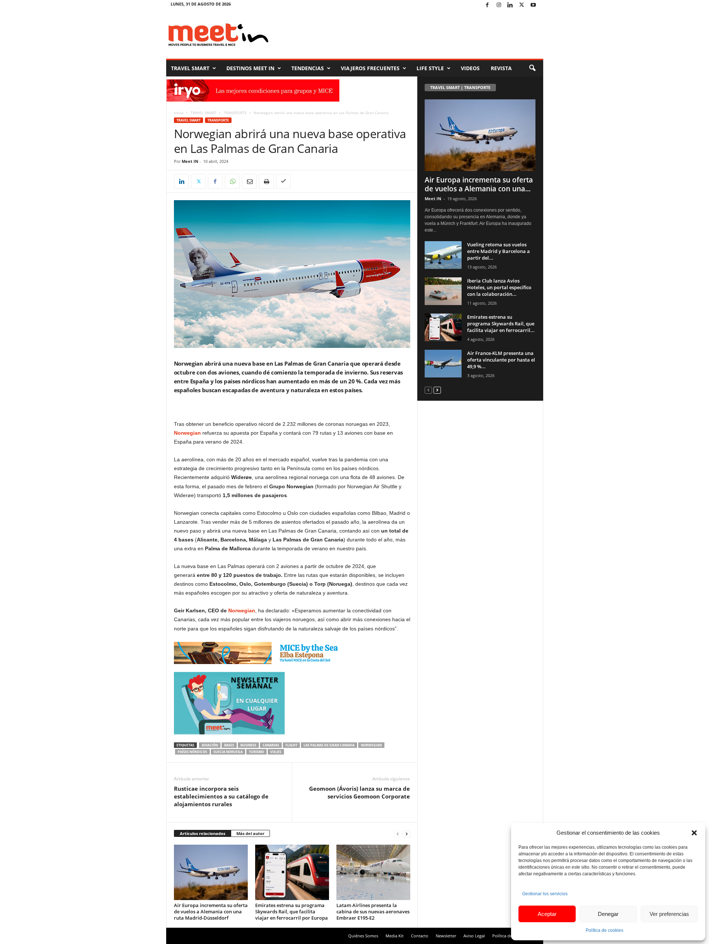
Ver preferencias (669, 914)
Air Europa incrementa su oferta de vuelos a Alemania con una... (479, 184)
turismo (256, 751)
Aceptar (547, 914)
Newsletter (446, 935)
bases (229, 745)
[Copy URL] (283, 181)
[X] (521, 5)
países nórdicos (192, 751)
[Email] (249, 181)
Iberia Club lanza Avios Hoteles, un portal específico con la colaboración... (499, 287)
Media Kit (395, 935)
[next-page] (406, 834)
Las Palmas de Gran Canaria (329, 745)
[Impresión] (266, 181)
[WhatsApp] (232, 181)
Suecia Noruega (228, 751)
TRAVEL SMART (190, 68)
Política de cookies (604, 930)
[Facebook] (487, 5)
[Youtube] (533, 5)
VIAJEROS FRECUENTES (370, 68)
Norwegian (241, 610)
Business (248, 745)
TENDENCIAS (307, 68)
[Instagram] (498, 5)
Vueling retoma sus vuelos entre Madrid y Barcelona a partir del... (498, 251)
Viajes (275, 751)
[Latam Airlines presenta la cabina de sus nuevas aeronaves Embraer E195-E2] (373, 872)
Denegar (608, 914)
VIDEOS (470, 68)
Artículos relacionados (202, 833)
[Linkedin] (510, 5)
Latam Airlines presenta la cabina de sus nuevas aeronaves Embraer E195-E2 (373, 911)
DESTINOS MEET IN (250, 68)
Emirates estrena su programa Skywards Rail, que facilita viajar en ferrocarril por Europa (291, 911)
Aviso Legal (474, 935)
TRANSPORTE (235, 112)
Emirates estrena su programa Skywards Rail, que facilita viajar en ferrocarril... (501, 324)
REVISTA (501, 68)
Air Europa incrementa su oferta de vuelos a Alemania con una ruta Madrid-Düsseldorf (211, 911)
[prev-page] (397, 834)
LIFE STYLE (430, 68)
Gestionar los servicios (545, 893)
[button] (694, 833)
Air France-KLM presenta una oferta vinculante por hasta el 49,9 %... (501, 360)
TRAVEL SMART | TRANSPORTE (460, 87)
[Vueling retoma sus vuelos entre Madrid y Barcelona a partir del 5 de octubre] (443, 255)
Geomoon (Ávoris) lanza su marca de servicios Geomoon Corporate (359, 792)
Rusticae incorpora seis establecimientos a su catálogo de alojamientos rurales (221, 796)
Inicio (179, 112)
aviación (210, 745)
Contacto (419, 935)
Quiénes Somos (363, 935)
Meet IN (190, 161)
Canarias (271, 745)
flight (291, 745)
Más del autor (250, 833)
